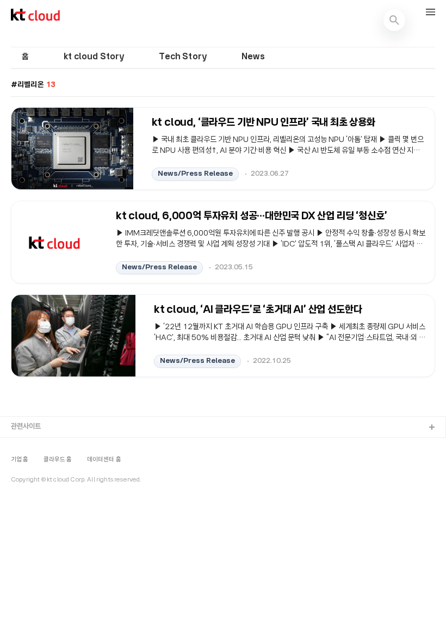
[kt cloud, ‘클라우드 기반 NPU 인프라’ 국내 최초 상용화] (72, 148)
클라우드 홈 (58, 460)
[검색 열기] (394, 20)
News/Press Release (195, 174)
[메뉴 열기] (430, 13)
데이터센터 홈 (104, 460)
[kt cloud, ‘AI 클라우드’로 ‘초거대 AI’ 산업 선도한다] (73, 335)
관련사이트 (26, 427)
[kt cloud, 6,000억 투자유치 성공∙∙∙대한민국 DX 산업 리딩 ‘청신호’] (54, 242)
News (253, 57)
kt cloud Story (94, 57)
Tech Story (183, 57)
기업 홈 (20, 460)
